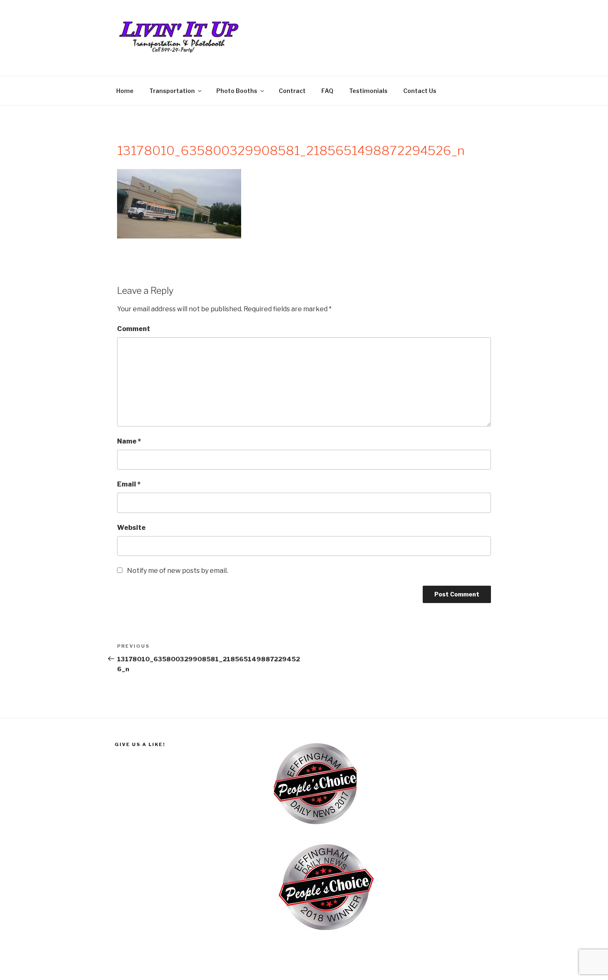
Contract (292, 90)
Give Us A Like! (140, 744)
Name (129, 441)
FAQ (327, 90)
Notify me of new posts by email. (177, 571)
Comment (133, 329)
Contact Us (419, 90)
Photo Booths (236, 90)
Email (129, 484)
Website (131, 528)
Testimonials (368, 90)
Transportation (172, 90)
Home (125, 90)
